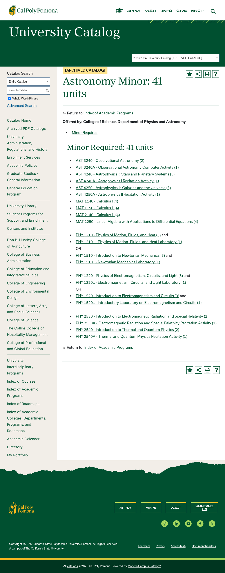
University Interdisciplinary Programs (20, 366)
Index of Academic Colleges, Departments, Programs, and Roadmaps (26, 421)
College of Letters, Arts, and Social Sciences (27, 309)
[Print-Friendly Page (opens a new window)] (206, 74)
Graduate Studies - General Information (23, 176)
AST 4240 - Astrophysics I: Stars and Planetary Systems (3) (125, 174)
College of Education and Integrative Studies (28, 272)
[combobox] (176, 58)
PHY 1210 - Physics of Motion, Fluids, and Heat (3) (118, 235)
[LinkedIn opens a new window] (176, 523)
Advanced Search (22, 106)
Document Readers (204, 546)
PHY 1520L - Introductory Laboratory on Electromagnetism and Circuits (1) (138, 303)
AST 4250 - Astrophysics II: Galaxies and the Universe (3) (123, 188)
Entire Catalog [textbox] (18, 81)
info (166, 11)
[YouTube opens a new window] (188, 523)
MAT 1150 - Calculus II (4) (97, 208)
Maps (150, 507)
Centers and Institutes (25, 228)
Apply (126, 507)
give (181, 11)
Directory (15, 447)
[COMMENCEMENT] (119, 10)
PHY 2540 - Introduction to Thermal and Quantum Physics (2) (127, 330)
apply (134, 11)
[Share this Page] (198, 74)
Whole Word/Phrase (25, 98)
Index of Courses (21, 381)
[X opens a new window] (212, 523)
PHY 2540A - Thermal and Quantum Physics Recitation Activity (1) (131, 336)
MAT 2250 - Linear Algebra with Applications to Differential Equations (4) (137, 222)
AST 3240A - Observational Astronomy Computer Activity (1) (127, 167)
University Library (21, 206)
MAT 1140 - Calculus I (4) (97, 201)
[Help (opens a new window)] (215, 74)
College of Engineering (26, 283)
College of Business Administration (23, 257)
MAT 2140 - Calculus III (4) (98, 215)
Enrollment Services (23, 157)
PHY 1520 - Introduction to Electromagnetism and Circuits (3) (127, 296)
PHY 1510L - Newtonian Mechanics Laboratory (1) (118, 262)
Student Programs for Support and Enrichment (27, 217)
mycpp (198, 11)
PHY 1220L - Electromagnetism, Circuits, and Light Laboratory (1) (131, 282)
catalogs (72, 566)
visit (151, 11)
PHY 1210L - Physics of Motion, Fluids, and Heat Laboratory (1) (129, 242)
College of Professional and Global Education (26, 345)
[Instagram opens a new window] (164, 523)
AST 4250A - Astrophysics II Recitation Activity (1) (118, 194)
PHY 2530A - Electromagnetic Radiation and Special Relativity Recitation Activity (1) (146, 323)
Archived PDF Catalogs (26, 128)
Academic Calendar (23, 439)
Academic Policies (22, 165)
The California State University (44, 548)
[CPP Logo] (21, 508)
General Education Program (22, 191)
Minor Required (85, 133)
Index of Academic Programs (22, 392)
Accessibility (178, 546)
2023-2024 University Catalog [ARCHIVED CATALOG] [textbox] (167, 58)
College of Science (22, 320)
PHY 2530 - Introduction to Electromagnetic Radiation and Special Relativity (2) (142, 316)
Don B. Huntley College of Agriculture (26, 243)
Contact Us (205, 507)
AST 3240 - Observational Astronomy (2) (110, 161)
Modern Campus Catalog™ (144, 566)
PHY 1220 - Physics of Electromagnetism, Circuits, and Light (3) (129, 276)
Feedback (144, 546)
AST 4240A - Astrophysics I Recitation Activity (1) (117, 181)
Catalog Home (19, 120)
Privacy (160, 546)
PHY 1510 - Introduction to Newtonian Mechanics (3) (120, 255)
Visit (176, 507)
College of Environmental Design (28, 294)
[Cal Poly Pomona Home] (33, 10)
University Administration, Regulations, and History (27, 143)
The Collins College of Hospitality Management (27, 331)
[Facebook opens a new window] (200, 523)
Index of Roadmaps (23, 403)
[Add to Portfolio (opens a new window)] (189, 74)
